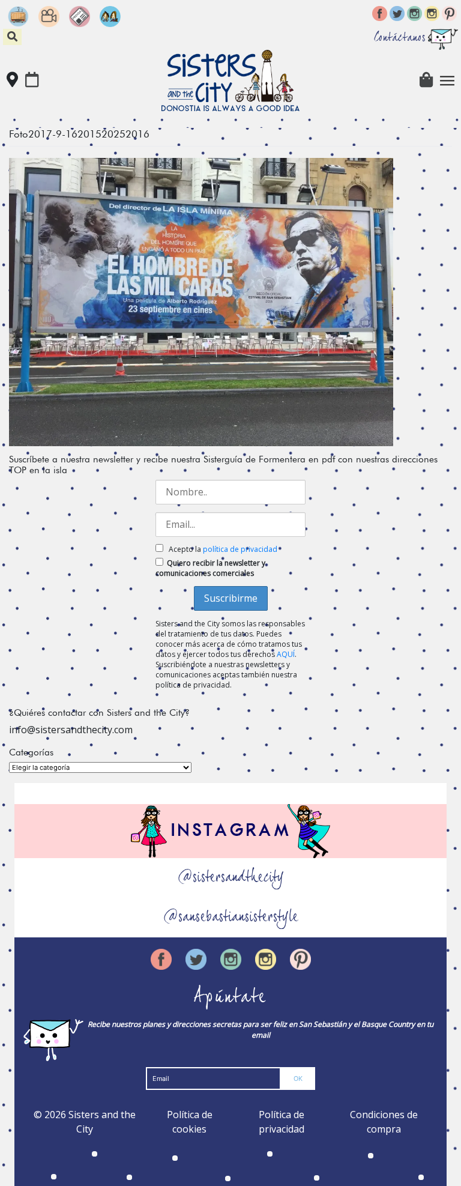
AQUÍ (286, 654)
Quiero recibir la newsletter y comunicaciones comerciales (210, 568)
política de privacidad (240, 549)
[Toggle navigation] (447, 80)
